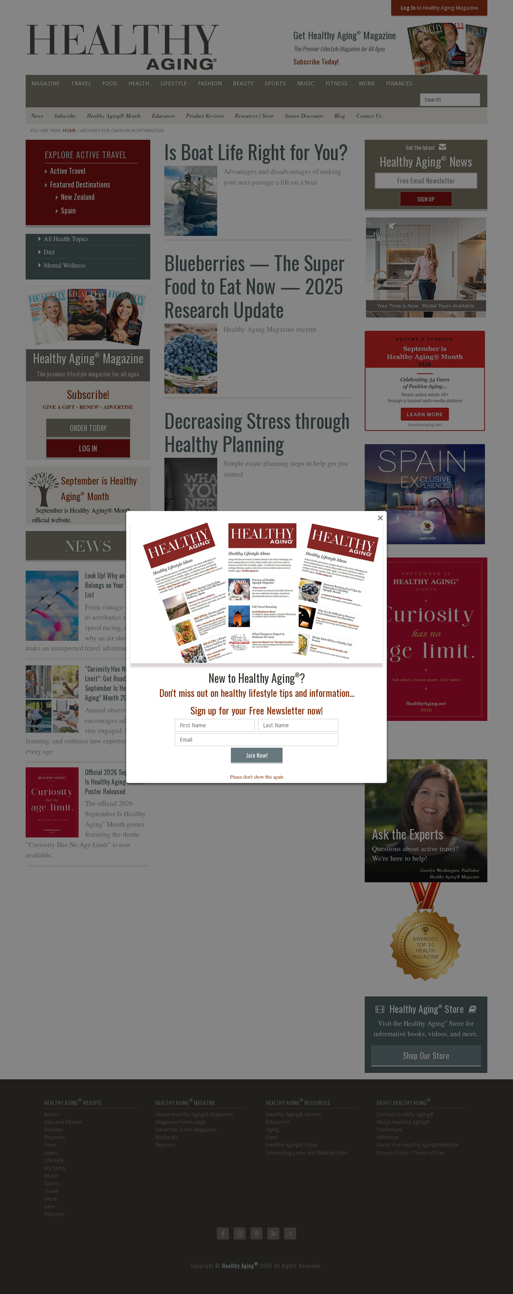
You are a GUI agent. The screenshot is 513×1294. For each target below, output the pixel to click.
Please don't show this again (256, 776)
